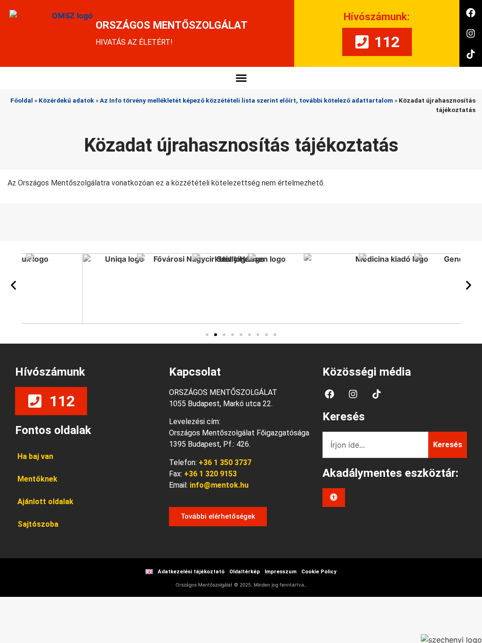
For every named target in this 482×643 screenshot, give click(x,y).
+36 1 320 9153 (210, 473)
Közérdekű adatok (66, 100)
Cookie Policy (319, 572)
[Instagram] (470, 33)
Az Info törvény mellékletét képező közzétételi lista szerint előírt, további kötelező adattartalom (246, 100)
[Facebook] (470, 12)
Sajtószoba (37, 524)
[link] (218, 485)
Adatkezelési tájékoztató (191, 572)
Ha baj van (35, 456)
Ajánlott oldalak (45, 501)
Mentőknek (37, 478)
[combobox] (375, 445)
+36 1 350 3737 (225, 462)
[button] (241, 78)
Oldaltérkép (244, 572)
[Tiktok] (470, 54)
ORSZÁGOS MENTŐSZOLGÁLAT (172, 25)
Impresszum (281, 572)
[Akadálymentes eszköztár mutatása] (333, 497)
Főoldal (21, 100)
